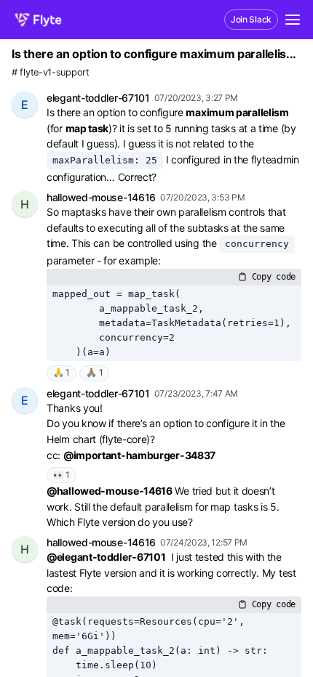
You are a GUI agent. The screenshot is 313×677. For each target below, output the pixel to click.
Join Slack (251, 19)
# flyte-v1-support (51, 72)
